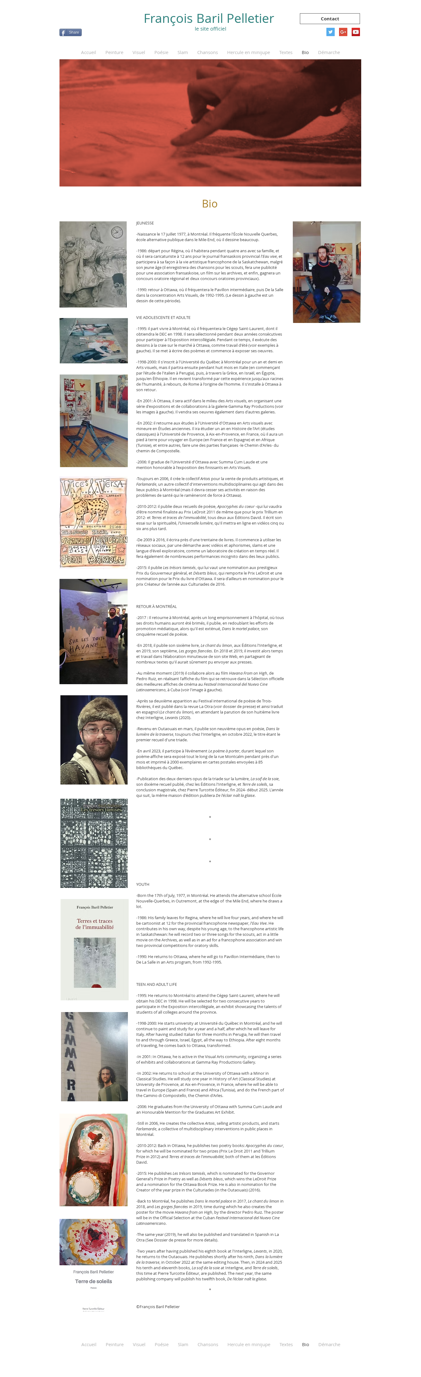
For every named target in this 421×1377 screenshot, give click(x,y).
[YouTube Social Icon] (356, 32)
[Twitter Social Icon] (330, 32)
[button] (114, 52)
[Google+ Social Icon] (343, 32)
